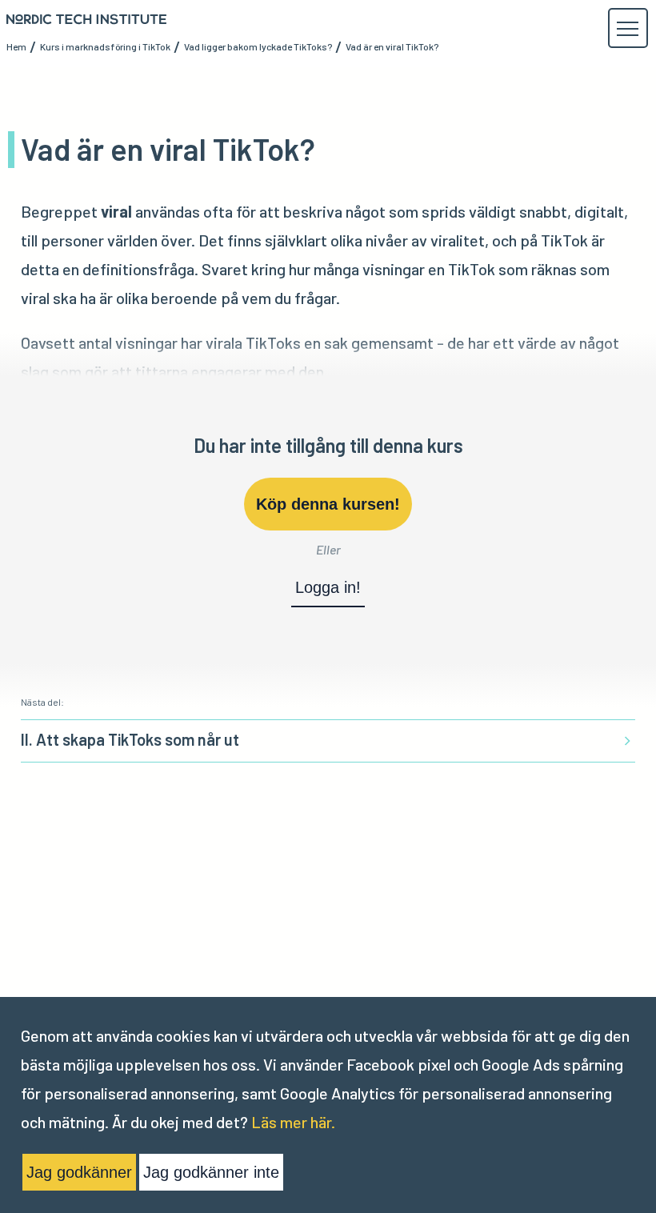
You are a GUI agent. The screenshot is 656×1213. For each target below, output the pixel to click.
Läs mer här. (293, 1121)
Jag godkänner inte (211, 1172)
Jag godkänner (79, 1172)
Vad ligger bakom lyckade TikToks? (258, 46)
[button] (627, 29)
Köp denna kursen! (328, 504)
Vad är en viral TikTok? (392, 46)
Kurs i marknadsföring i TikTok (105, 46)
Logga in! (328, 587)
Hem (16, 46)
